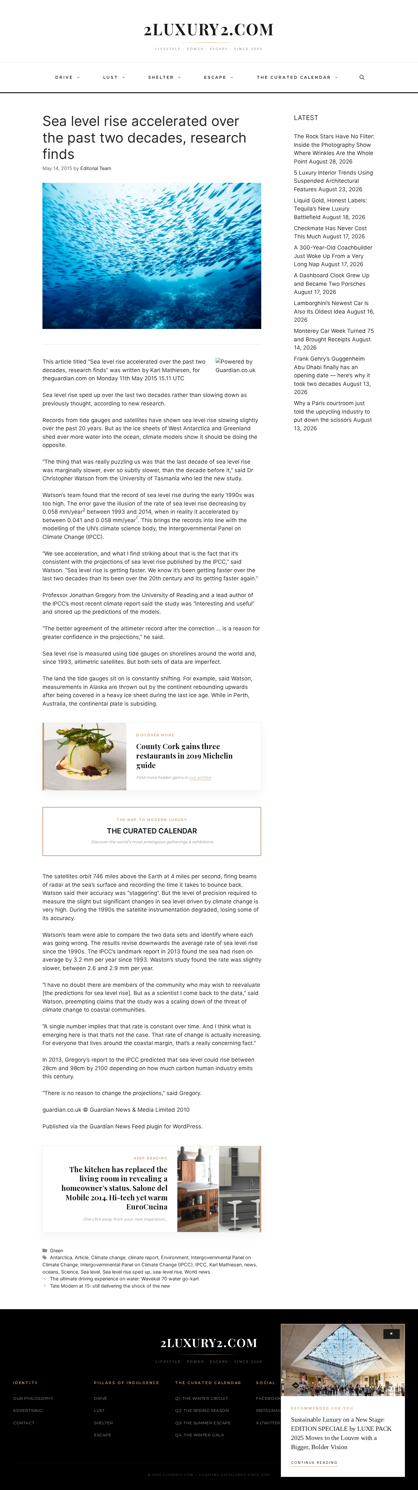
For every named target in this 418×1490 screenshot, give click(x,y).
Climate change (108, 1257)
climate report (143, 1257)
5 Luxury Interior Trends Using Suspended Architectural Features (333, 181)
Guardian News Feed (117, 1126)
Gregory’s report (86, 1059)
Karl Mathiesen (225, 1264)
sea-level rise (167, 1272)
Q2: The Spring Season (202, 1410)
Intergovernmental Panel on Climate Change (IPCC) (136, 1264)
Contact (23, 1422)
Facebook (268, 1398)
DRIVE (64, 77)
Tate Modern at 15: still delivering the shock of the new (110, 1286)
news (250, 1264)
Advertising (27, 1410)
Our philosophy (33, 1398)
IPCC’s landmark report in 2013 (139, 951)
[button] (80, 77)
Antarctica (61, 1257)
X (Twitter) (269, 1422)
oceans (50, 1272)
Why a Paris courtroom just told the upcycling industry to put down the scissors (332, 411)
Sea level (90, 1272)
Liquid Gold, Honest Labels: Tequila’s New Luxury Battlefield (330, 208)
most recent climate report (105, 603)
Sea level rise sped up (126, 1272)
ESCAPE (215, 77)
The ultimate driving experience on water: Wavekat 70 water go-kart (124, 1278)
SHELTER (161, 77)
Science (69, 1272)
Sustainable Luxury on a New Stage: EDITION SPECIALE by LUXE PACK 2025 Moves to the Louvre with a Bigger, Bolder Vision (341, 1433)
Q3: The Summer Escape (203, 1422)
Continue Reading (314, 1462)
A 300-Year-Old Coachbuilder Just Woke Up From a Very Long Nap (333, 255)
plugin (154, 1126)
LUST (110, 77)
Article (81, 1257)
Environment (174, 1257)
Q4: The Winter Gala (199, 1434)
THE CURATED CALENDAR (294, 77)
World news (197, 1272)
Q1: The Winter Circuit (201, 1398)
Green (56, 1250)
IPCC (201, 1264)
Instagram (269, 1410)
